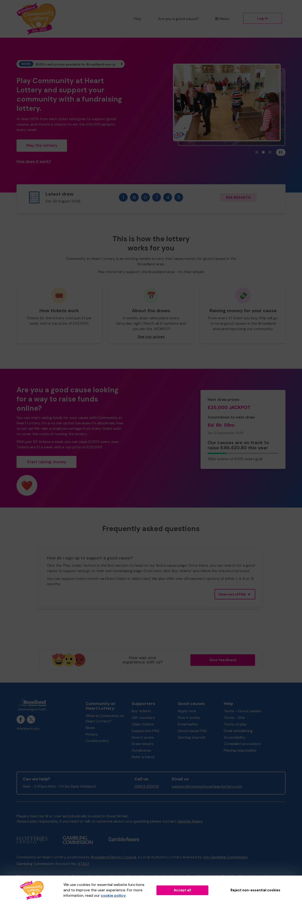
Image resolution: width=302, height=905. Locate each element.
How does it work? (34, 161)
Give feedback (223, 659)
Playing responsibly (240, 750)
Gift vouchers (143, 717)
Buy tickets (141, 710)
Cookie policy (97, 740)
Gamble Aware (189, 821)
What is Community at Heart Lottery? (105, 718)
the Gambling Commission (225, 857)
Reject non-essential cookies (255, 890)
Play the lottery (41, 145)
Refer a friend (143, 756)
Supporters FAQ (145, 730)
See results (238, 197)
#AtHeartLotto (28, 729)
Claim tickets (143, 724)
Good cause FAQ (192, 730)
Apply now (187, 710)
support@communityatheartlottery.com (207, 786)
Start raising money (46, 462)
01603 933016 (146, 786)
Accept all (182, 890)
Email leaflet (188, 724)
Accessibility (234, 737)
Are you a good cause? (178, 18)
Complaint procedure (242, 743)
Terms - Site (234, 717)
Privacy (92, 734)
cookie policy (113, 895)
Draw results (142, 743)
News (90, 727)
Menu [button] (224, 18)
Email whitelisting (238, 730)
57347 (83, 863)
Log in (262, 18)
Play (137, 18)
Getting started (191, 737)
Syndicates (141, 750)
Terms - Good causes (242, 710)
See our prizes (151, 336)
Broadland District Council (113, 857)
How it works (143, 737)
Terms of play (235, 724)
